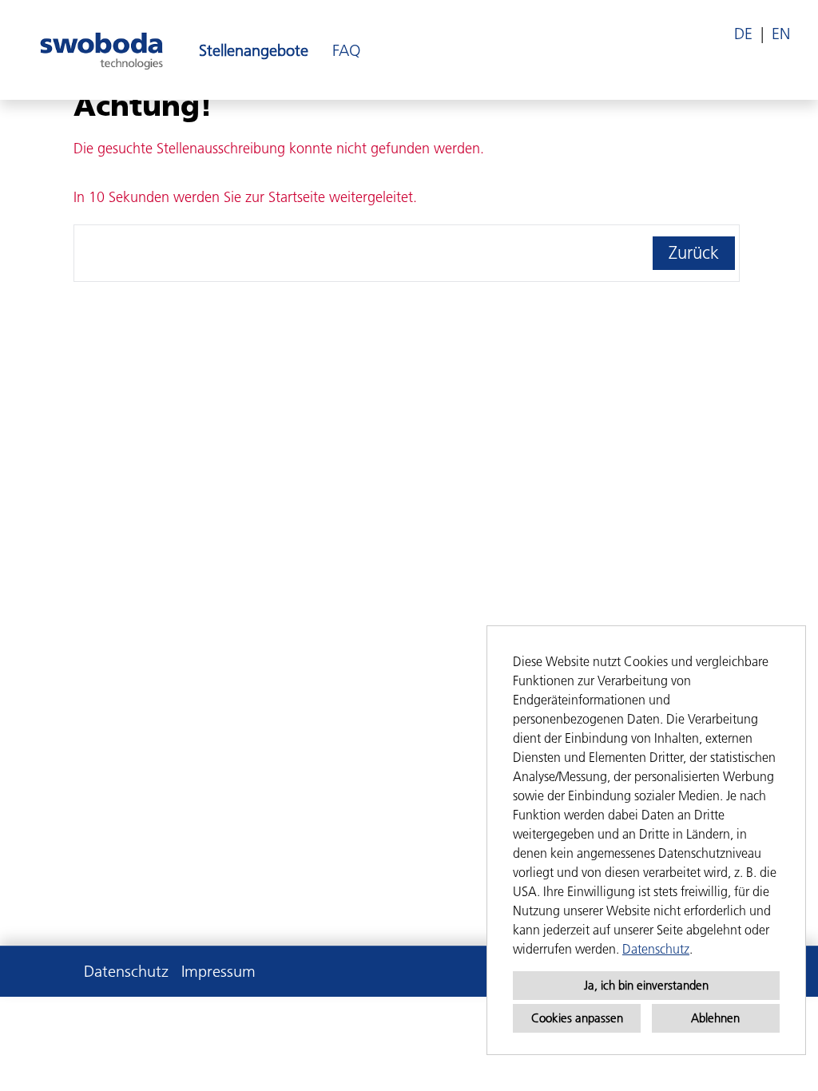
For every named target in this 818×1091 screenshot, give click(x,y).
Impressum (218, 971)
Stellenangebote (253, 50)
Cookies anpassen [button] (577, 1018)
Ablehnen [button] (715, 1018)
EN (781, 33)
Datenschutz (655, 949)
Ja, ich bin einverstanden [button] (646, 985)
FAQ (346, 50)
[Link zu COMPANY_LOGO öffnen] (101, 50)
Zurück (694, 253)
